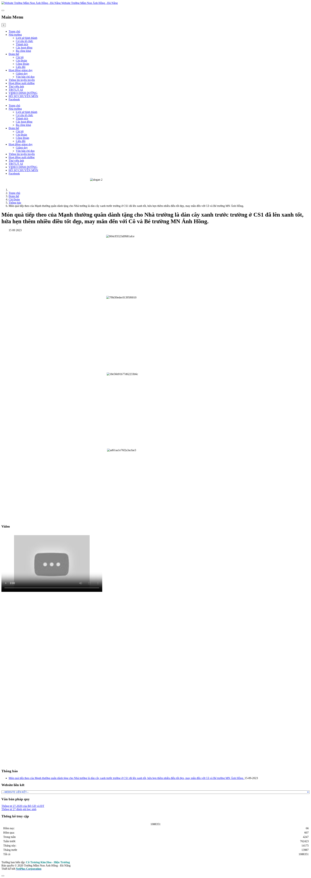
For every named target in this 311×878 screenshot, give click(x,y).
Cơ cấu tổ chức (24, 41)
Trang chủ (14, 31)
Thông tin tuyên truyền (22, 79)
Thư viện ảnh (16, 86)
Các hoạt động (24, 47)
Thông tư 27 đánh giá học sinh (18, 809)
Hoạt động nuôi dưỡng (22, 83)
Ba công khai (23, 50)
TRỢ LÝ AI (16, 89)
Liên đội (20, 67)
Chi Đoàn (21, 60)
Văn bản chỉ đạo (25, 76)
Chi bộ (20, 57)
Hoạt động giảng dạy (21, 70)
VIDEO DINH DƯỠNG (23, 92)
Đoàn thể (14, 54)
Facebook (14, 99)
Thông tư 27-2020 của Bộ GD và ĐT (22, 805)
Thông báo (15, 202)
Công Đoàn (22, 63)
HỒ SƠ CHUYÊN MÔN (23, 96)
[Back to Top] (2, 875)
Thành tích (22, 44)
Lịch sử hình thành (26, 37)
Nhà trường (15, 34)
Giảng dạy (22, 73)
